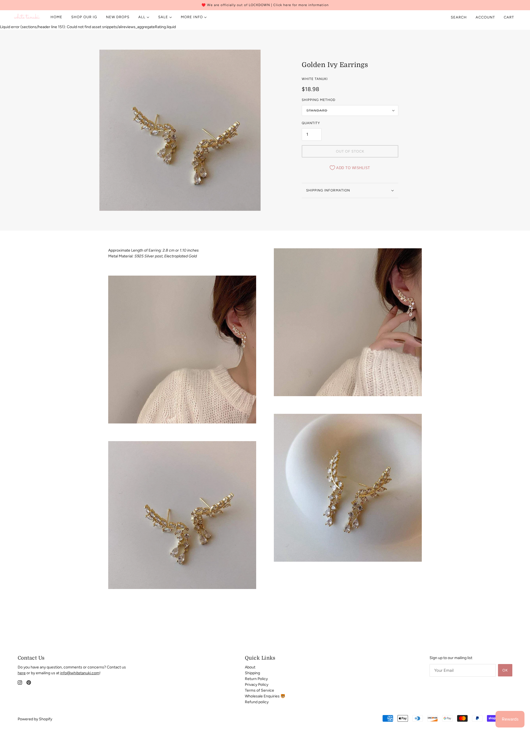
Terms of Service (259, 690)
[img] (19, 682)
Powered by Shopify (35, 719)
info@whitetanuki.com (79, 673)
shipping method (318, 100)
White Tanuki (315, 79)
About (250, 667)
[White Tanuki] (27, 17)
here (22, 673)
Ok (505, 670)
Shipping (252, 673)
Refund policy (257, 702)
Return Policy (256, 678)
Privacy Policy (256, 684)
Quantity (311, 123)
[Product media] (182, 349)
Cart (509, 17)
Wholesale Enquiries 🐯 (265, 696)
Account (485, 17)
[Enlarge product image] (180, 130)
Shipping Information (328, 190)
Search (459, 17)
